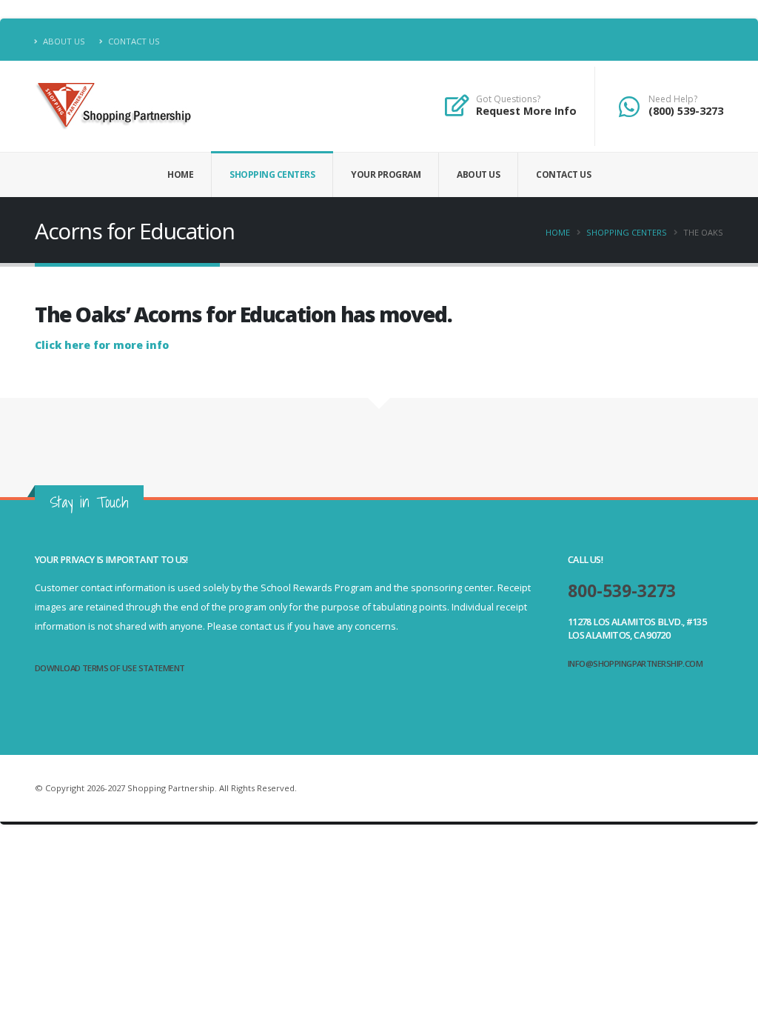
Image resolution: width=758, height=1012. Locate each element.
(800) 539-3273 (685, 111)
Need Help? (672, 99)
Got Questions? (508, 99)
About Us (63, 41)
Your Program (385, 174)
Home (180, 174)
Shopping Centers (272, 174)
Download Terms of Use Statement (109, 667)
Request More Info (526, 111)
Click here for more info (102, 345)
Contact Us (133, 41)
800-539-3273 (622, 590)
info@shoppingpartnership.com (635, 663)
